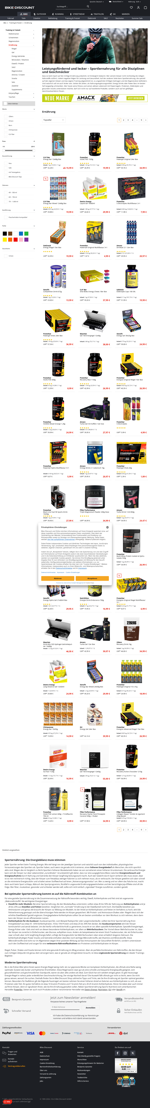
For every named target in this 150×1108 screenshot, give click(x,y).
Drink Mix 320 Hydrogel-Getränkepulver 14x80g (57, 644)
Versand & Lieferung (48, 1074)
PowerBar (18, 989)
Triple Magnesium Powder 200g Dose (94, 511)
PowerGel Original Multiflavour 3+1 (93, 247)
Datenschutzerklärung (74, 1015)
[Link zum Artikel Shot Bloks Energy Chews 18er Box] (95, 276)
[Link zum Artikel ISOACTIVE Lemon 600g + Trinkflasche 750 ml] (58, 799)
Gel (13, 52)
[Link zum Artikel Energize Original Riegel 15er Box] (132, 364)
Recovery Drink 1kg (124, 643)
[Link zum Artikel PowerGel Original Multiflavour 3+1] (95, 232)
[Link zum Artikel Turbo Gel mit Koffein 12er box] (95, 409)
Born (10, 125)
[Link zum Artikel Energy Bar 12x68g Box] (58, 144)
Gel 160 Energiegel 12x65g (90, 771)
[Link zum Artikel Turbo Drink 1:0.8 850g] (132, 497)
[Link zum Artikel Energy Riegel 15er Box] (58, 232)
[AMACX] (95, 98)
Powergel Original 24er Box (127, 158)
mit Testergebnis (14, 172)
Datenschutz (45, 1056)
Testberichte (82, 1077)
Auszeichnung (7, 156)
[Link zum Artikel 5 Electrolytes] (132, 409)
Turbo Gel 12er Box (87, 643)
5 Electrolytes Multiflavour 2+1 (128, 203)
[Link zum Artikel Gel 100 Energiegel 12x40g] (95, 320)
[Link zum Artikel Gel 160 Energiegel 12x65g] (95, 756)
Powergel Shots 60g (124, 467)
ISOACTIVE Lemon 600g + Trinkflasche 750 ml (58, 814)
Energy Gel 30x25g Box (125, 335)
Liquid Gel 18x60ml (87, 203)
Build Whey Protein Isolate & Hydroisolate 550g (131, 556)
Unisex (11, 256)
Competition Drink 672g (52, 291)
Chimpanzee (13, 130)
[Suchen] (88, 6)
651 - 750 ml (13, 197)
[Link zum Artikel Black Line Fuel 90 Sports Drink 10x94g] (58, 497)
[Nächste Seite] (146, 120)
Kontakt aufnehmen (12, 1060)
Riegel (14, 48)
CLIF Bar (11, 134)
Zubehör (15, 86)
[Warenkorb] (144, 7)
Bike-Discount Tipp (15, 177)
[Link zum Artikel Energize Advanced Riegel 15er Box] (132, 714)
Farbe (4, 226)
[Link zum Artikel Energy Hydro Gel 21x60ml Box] (58, 585)
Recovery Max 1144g (88, 379)
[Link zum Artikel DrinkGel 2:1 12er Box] (132, 232)
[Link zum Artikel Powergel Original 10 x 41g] (132, 671)
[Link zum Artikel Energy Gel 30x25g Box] (132, 320)
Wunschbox (82, 1059)
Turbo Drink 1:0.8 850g (125, 511)
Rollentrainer (14, 34)
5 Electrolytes (122, 423)
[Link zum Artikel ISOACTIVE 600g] (58, 364)
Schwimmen (13, 37)
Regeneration (14, 41)
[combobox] (70, 6)
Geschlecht (6, 249)
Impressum (44, 1059)
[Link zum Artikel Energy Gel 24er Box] (95, 714)
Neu (10, 163)
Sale (10, 168)
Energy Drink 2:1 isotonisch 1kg (92, 467)
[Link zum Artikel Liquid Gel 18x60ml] (95, 188)
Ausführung (6, 210)
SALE (13, 67)
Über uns (43, 1070)
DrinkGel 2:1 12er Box (125, 247)
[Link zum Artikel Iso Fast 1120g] (58, 756)
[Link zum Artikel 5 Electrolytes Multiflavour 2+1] (132, 188)
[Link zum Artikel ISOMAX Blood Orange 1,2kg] (58, 409)
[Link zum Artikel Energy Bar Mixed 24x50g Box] (95, 671)
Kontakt (80, 1052)
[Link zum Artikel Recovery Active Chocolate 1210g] (132, 756)
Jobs (41, 1081)
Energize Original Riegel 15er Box (130, 379)
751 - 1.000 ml (13, 201)
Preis (4, 141)
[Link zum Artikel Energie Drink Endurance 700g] (95, 585)
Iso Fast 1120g (49, 771)
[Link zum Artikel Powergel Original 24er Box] (132, 144)
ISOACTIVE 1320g (86, 158)
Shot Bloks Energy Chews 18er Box (93, 291)
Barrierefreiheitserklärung (50, 1067)
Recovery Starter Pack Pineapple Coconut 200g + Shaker (92, 814)
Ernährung (13, 45)
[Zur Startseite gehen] (19, 7)
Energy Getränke (18, 56)
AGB (41, 1052)
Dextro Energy (91, 989)
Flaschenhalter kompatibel (18, 217)
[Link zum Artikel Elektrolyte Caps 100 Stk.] (132, 276)
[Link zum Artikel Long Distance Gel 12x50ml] (58, 671)
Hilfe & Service (83, 1081)
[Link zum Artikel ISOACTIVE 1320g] (95, 144)
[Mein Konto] (138, 7)
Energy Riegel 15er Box (52, 247)
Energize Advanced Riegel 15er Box (130, 728)
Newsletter (81, 1074)
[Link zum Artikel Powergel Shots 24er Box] (58, 320)
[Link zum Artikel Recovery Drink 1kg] (132, 629)
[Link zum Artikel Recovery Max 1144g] (95, 364)
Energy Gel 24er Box (88, 728)
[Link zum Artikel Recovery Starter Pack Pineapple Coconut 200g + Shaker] (95, 799)
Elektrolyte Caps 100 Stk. (126, 291)
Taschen (12, 97)
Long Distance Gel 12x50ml (53, 686)
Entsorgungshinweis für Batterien (90, 1063)
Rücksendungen (83, 1070)
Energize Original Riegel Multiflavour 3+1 (131, 600)
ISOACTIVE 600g (49, 379)
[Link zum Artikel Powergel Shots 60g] (132, 453)
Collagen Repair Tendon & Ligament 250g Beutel (131, 814)
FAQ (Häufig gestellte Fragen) (88, 1056)
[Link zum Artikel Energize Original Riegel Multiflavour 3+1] (132, 585)
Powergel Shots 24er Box (52, 335)
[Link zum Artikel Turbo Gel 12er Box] (95, 629)
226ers (11, 116)
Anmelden (90, 1007)
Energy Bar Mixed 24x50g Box (91, 686)
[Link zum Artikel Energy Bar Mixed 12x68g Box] (58, 188)
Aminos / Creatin (18, 75)
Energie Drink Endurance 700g (92, 599)
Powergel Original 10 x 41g (127, 686)
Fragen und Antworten (12, 1052)
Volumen (5, 185)
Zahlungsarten (45, 1077)
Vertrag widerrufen (16, 1066)
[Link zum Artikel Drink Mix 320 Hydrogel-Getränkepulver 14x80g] (58, 629)
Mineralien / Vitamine (20, 60)
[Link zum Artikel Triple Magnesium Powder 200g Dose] (95, 497)
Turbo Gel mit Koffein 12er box (92, 423)
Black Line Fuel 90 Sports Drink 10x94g (55, 512)
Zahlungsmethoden (12, 1027)
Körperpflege (14, 93)
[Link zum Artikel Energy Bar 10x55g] (58, 714)
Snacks (14, 78)
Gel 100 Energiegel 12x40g (90, 335)
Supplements (17, 89)
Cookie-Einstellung (47, 1063)
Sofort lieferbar (13, 104)
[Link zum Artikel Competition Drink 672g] (58, 276)
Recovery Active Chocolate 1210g (129, 771)
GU (109, 989)
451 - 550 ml (13, 192)
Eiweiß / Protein (18, 63)
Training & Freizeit (13, 30)
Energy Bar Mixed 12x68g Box (54, 203)
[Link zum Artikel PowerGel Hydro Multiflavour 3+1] (58, 453)
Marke (4, 109)
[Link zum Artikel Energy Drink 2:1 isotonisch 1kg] (95, 453)
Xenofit (119, 989)
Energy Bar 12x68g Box (52, 158)
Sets (13, 82)
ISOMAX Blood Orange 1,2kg (54, 423)
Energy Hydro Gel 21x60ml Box (55, 599)
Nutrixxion (102, 989)
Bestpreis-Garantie (84, 1067)
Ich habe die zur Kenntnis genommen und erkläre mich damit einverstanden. (76, 1017)
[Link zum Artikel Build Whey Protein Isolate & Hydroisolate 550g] (132, 541)
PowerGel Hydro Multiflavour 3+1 (56, 467)
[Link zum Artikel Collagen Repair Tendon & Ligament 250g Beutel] (132, 799)
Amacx (11, 121)
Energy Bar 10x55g (50, 728)
